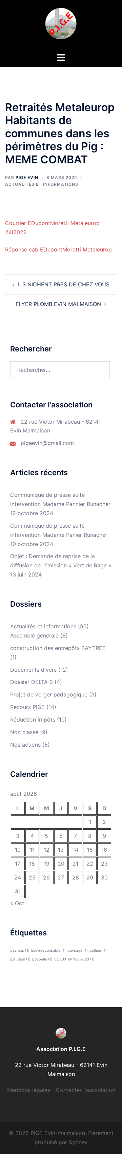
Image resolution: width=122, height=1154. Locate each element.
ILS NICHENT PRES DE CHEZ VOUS (63, 284)
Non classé (24, 732)
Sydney (78, 1142)
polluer (98, 950)
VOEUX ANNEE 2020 (74, 959)
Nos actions (25, 744)
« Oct (17, 903)
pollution (20, 959)
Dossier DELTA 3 (31, 682)
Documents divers (33, 669)
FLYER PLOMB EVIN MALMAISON (58, 304)
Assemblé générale (34, 635)
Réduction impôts (32, 719)
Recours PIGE (27, 707)
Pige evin (27, 177)
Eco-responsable (48, 950)
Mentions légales (28, 1090)
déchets (19, 950)
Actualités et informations (41, 184)
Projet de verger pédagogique (48, 694)
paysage (77, 950)
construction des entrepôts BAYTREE (58, 648)
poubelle (42, 959)
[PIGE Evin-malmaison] (61, 25)
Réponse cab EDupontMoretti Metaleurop (58, 249)
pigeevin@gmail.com (47, 443)
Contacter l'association (85, 1090)
